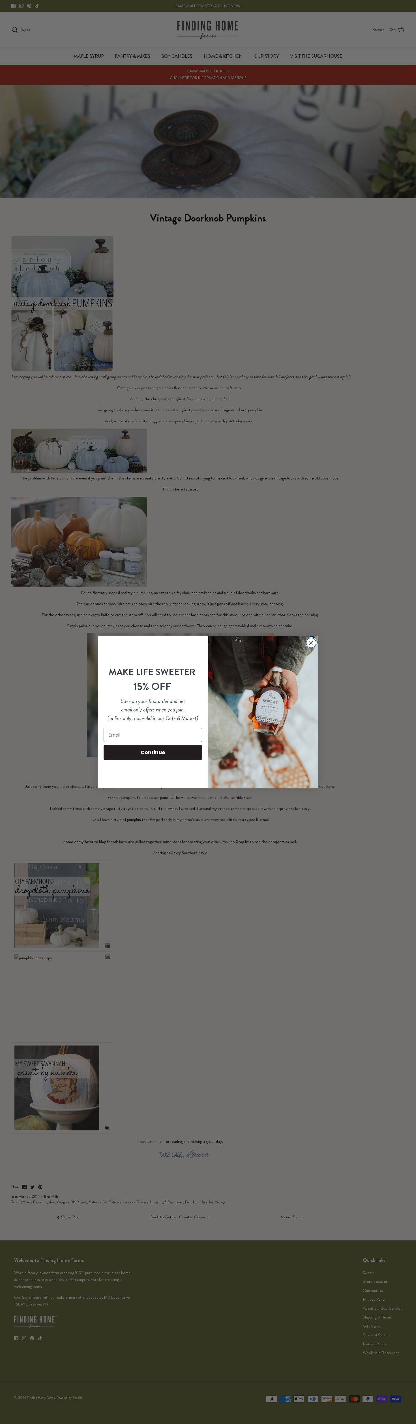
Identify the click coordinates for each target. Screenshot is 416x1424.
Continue (153, 752)
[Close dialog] (311, 643)
